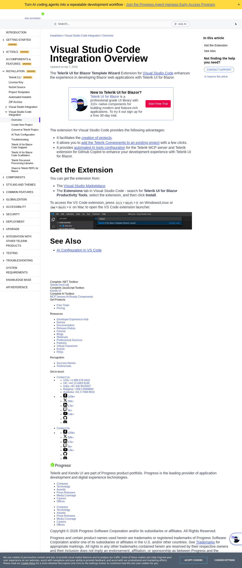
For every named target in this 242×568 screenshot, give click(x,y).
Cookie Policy (28, 563)
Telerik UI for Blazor (104, 96)
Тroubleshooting (19, 139)
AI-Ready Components (79, 296)
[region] (121, 560)
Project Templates (19, 92)
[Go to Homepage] (42, 18)
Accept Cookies (193, 560)
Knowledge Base (18, 279)
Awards (61, 489)
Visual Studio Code (158, 73)
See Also (65, 241)
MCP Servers (58, 296)
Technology (63, 486)
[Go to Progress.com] (60, 466)
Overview (16, 119)
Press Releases (66, 492)
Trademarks (205, 542)
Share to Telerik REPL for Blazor (24, 169)
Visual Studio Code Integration (82, 35)
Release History (66, 328)
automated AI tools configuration (99, 147)
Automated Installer (20, 97)
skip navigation (32, 18)
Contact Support (219, 69)
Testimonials (64, 366)
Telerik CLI (15, 77)
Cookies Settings (225, 560)
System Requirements (17, 270)
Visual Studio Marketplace (84, 186)
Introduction (16, 32)
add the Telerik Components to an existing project (120, 143)
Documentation (65, 325)
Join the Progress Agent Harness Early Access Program (170, 4)
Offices (61, 501)
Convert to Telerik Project (24, 129)
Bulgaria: (78, 389)
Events (61, 349)
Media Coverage (66, 495)
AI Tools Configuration (23, 134)
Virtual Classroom (67, 346)
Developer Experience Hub (72, 319)
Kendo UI (55, 290)
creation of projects (96, 138)
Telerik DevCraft (59, 284)
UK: (76, 383)
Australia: (79, 392)
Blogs (60, 334)
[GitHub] (65, 418)
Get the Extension (81, 170)
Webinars (62, 337)
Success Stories (66, 363)
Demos (61, 322)
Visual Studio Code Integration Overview (99, 54)
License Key (16, 82)
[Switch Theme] (236, 24)
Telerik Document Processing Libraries (22, 162)
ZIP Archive (15, 102)
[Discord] (65, 422)
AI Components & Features (18, 61)
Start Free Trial (158, 103)
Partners (62, 343)
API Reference (17, 287)
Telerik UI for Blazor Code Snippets (21, 146)
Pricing (61, 308)
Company (62, 483)
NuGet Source (17, 87)
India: (77, 386)
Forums (61, 331)
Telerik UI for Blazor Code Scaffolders (21, 154)
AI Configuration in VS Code (79, 250)
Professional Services (69, 340)
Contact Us (63, 377)
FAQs (60, 351)
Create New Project (21, 124)
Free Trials (63, 305)
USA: (76, 380)
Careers (61, 498)
